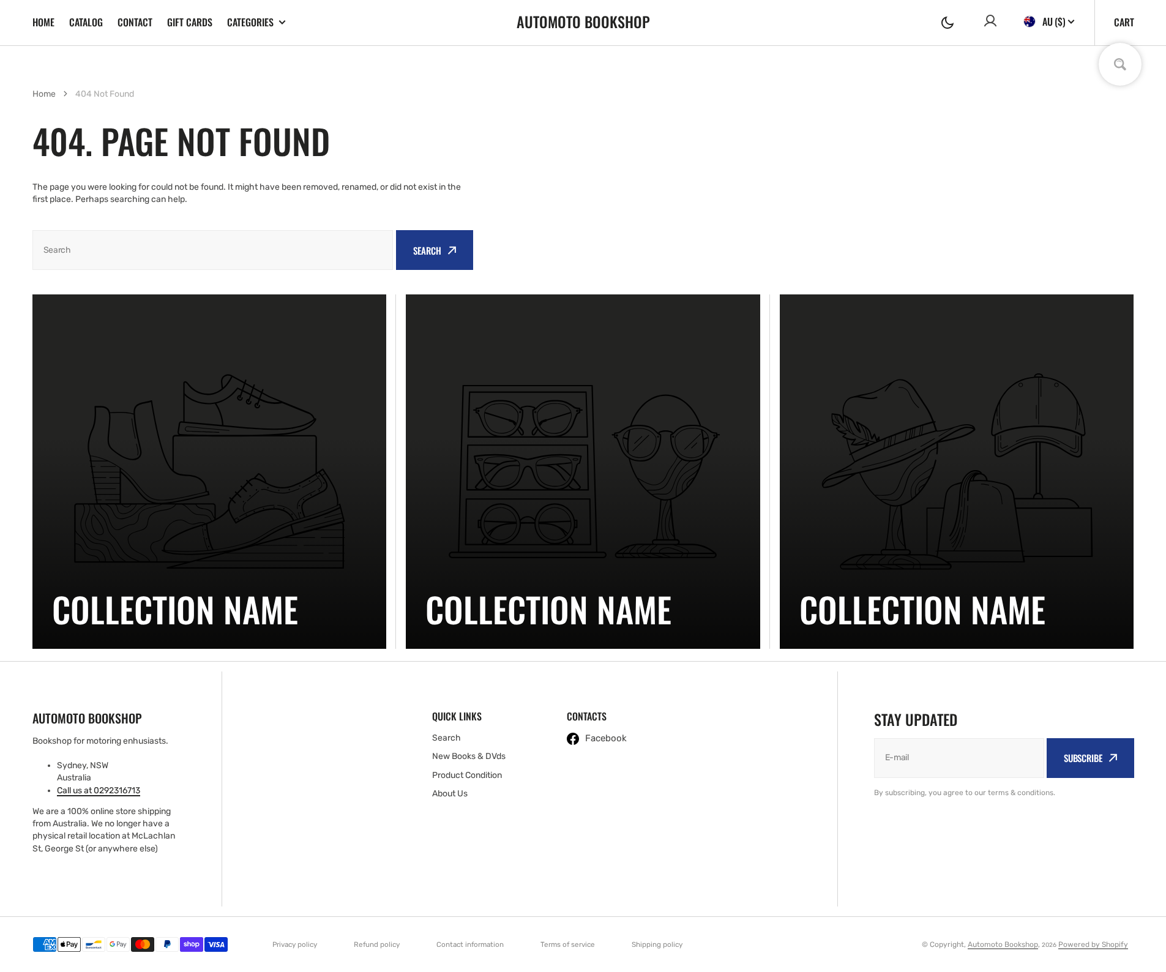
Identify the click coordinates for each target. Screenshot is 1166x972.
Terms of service (567, 944)
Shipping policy (657, 944)
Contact (135, 22)
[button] (947, 22)
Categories (250, 22)
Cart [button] (1124, 22)
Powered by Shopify (1093, 944)
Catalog (86, 22)
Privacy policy (294, 944)
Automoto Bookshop (1003, 944)
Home (43, 22)
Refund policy (377, 944)
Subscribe (1083, 758)
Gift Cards (189, 22)
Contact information (470, 944)
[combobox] (213, 250)
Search (427, 250)
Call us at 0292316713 (98, 790)
